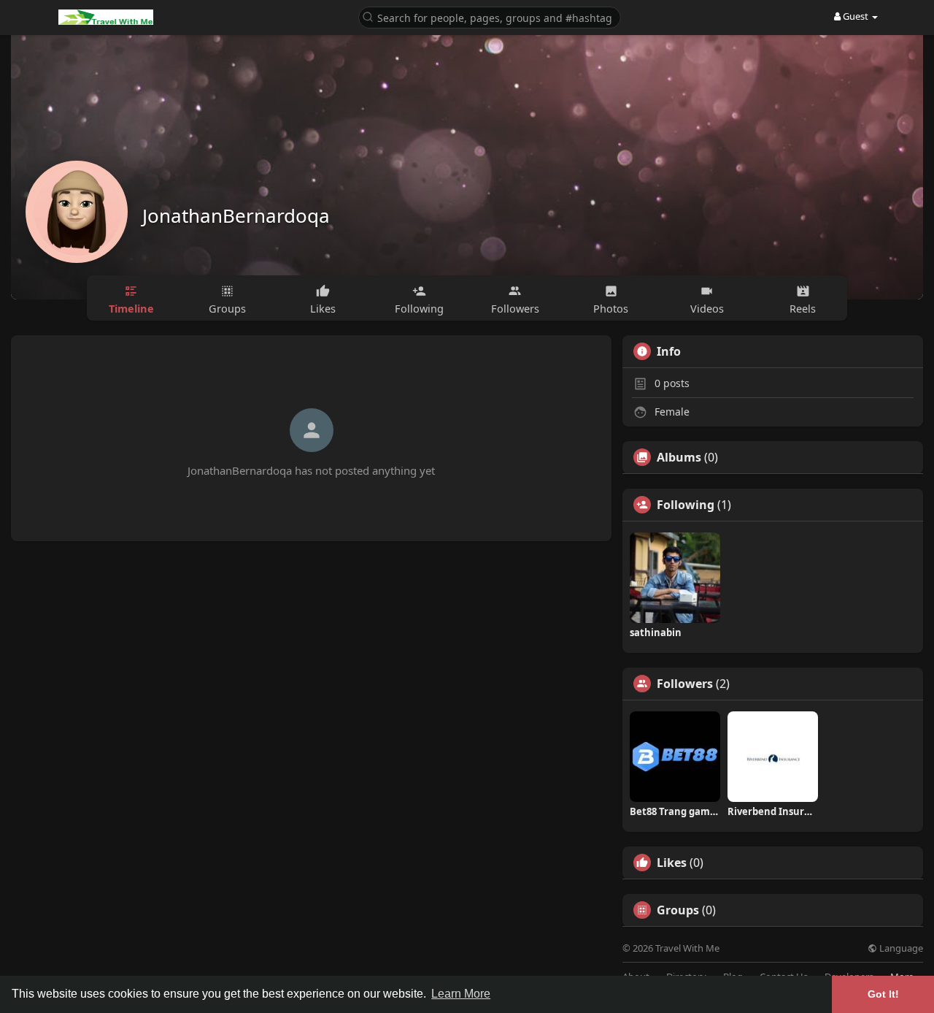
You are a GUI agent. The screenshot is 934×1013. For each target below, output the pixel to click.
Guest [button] (856, 16)
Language (900, 948)
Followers (685, 683)
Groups (678, 910)
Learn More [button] (460, 993)
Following (685, 505)
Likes (672, 862)
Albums (679, 457)
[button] (489, 16)
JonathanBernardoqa (236, 215)
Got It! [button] (883, 994)
